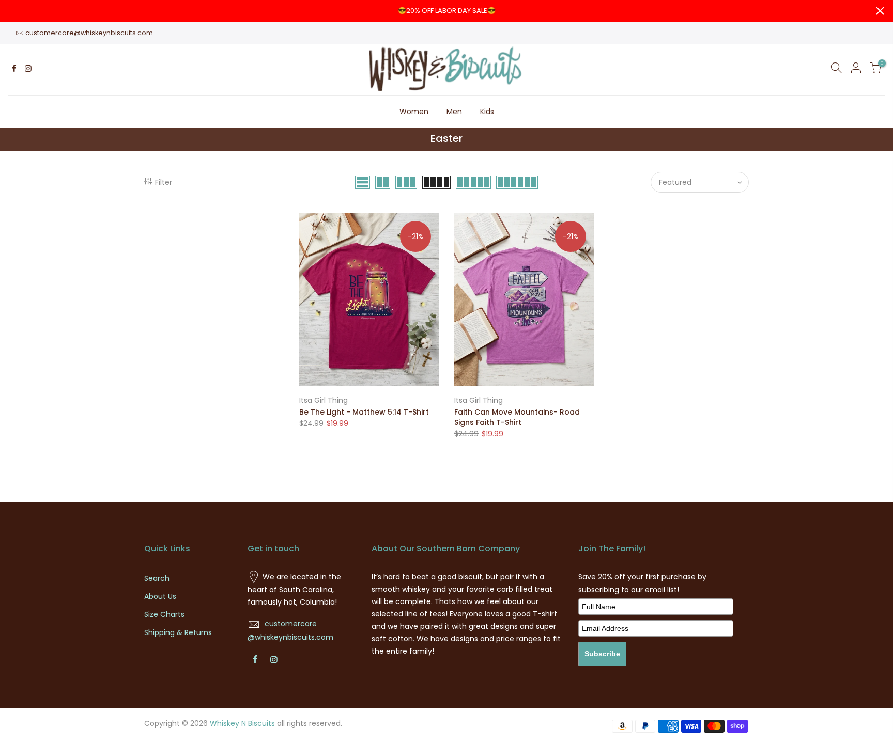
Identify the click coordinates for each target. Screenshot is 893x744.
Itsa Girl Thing (323, 400)
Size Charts (164, 614)
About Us (160, 596)
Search (157, 578)
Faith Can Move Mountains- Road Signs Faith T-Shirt (517, 417)
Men (454, 111)
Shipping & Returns (178, 632)
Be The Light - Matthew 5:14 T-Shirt (364, 412)
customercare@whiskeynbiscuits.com (89, 32)
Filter (163, 182)
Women (413, 111)
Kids (487, 111)
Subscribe (602, 654)
